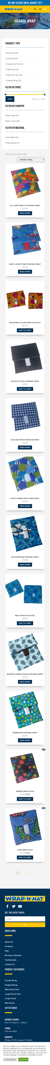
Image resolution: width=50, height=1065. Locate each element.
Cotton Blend (11, 137)
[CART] (40, 9)
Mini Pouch (13, 69)
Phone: (8, 1028)
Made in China (12, 121)
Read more (25, 213)
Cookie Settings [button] (10, 1059)
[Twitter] (13, 906)
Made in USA (12, 115)
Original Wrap (14, 80)
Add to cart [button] (25, 330)
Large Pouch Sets (15, 64)
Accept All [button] (23, 1059)
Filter (10, 99)
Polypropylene (12, 143)
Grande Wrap (11, 53)
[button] (35, 9)
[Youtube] (20, 906)
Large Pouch (11, 58)
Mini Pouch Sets (14, 75)
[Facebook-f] (7, 906)
